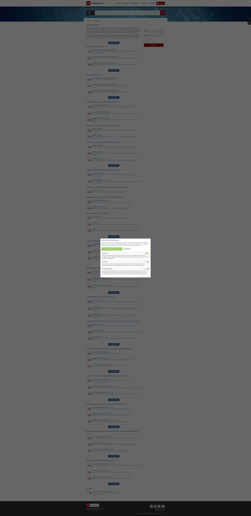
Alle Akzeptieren (107, 249)
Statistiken (104, 261)
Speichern (126, 249)
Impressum (148, 276)
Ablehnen (118, 249)
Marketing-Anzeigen (107, 268)
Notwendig (104, 253)
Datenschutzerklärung (142, 276)
